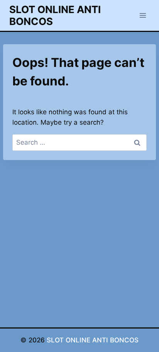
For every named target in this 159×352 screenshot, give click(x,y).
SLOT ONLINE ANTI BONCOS (93, 340)
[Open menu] (142, 15)
